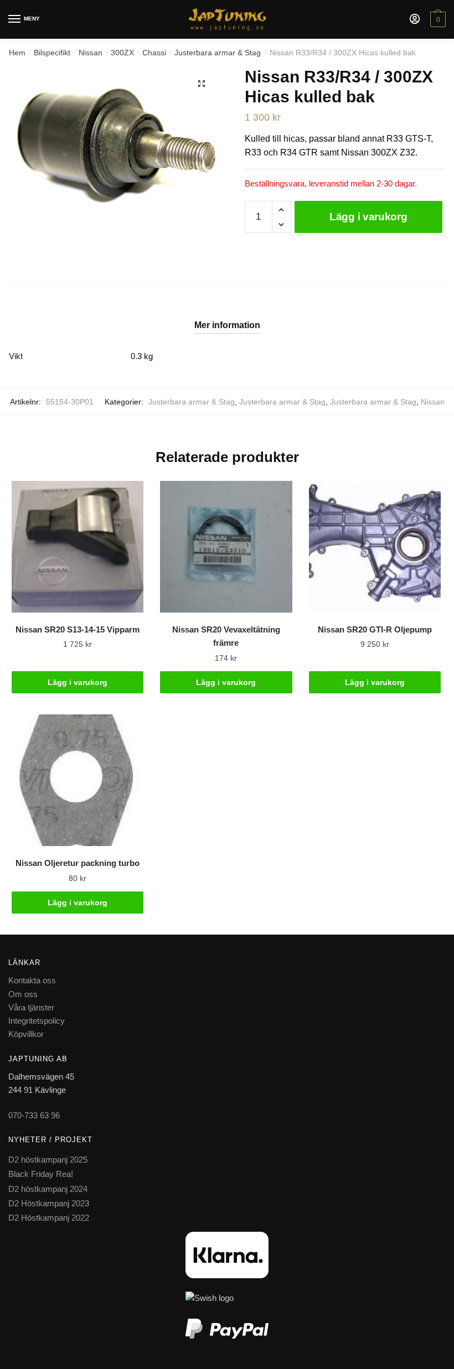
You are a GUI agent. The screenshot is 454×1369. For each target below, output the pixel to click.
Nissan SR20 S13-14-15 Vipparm (78, 629)
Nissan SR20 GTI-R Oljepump (375, 629)
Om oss (23, 994)
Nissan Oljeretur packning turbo (78, 863)
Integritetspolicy (36, 1020)
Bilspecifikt (52, 52)
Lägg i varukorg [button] (77, 682)
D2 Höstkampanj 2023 (48, 1203)
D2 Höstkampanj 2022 (48, 1217)
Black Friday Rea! (40, 1174)
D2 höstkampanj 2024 (47, 1189)
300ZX (122, 52)
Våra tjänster (31, 1007)
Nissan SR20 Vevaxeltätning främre (226, 636)
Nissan (90, 52)
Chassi (154, 52)
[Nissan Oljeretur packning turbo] (77, 780)
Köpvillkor (26, 1034)
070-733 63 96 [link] (34, 1115)
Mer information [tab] (227, 325)
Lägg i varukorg (368, 216)
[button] (201, 83)
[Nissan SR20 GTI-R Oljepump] (375, 547)
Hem (17, 52)
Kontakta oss (32, 980)
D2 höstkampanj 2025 (47, 1159)
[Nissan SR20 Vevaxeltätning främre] (226, 547)
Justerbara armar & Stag (217, 52)
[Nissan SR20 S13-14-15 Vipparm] (77, 547)
